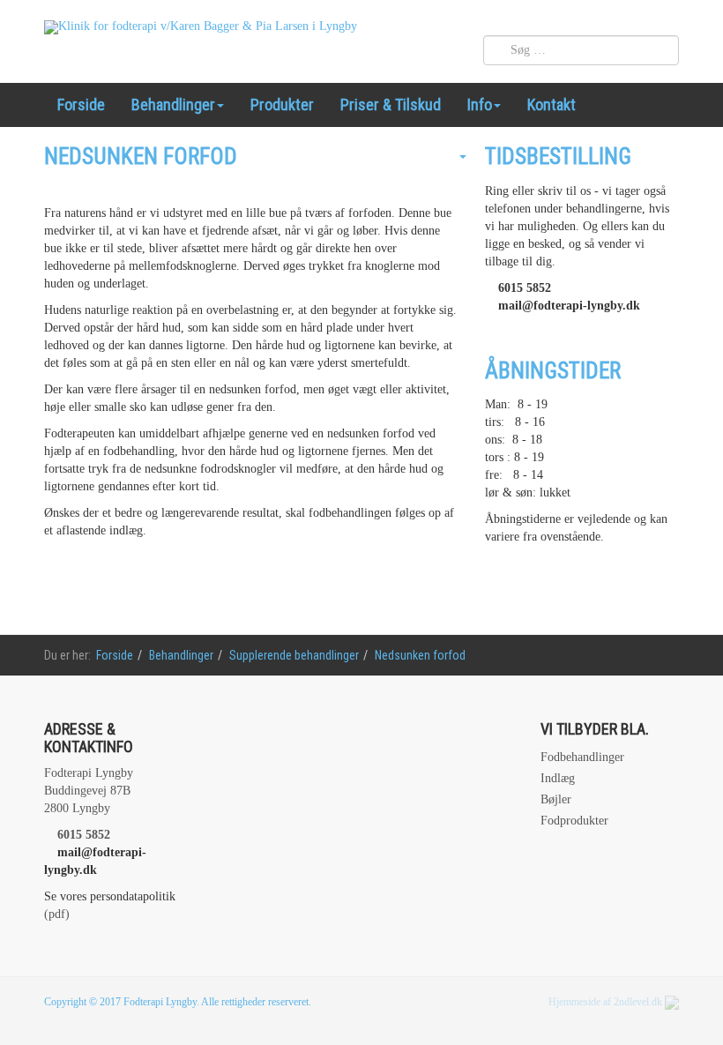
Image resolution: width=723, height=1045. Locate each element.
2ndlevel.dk (638, 1002)
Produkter (282, 104)
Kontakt (551, 104)
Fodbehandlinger (582, 757)
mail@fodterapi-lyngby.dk (569, 305)
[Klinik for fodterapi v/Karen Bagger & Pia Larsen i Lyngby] (200, 27)
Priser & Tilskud (390, 104)
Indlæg (557, 778)
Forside (81, 104)
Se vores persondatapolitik (109, 896)
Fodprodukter (574, 820)
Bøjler (555, 799)
